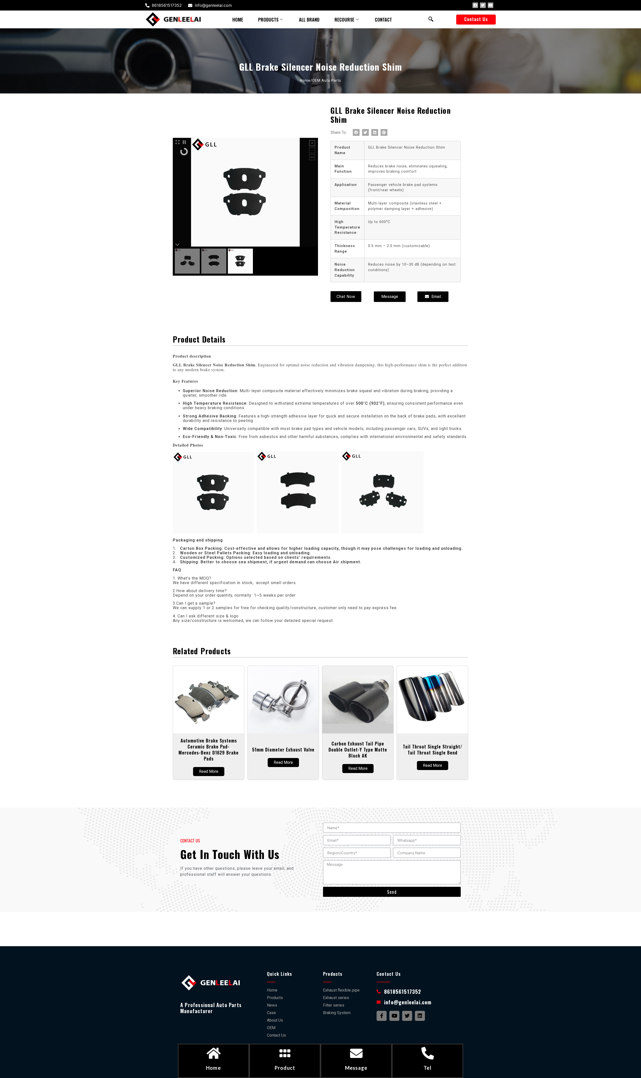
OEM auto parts (326, 80)
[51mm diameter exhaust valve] (283, 699)
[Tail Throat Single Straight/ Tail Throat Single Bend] (432, 699)
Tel (427, 1068)
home (237, 19)
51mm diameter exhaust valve (283, 749)
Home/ (306, 80)
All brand (309, 19)
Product (284, 1068)
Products (268, 19)
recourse (344, 19)
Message (356, 1068)
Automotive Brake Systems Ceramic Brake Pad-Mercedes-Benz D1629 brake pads (209, 749)
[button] (476, 20)
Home (213, 1068)
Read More (208, 771)
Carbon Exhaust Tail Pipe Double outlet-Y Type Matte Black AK (358, 749)
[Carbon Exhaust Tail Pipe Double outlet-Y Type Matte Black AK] (357, 699)
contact (383, 19)
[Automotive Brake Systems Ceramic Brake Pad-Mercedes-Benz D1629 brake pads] (208, 699)
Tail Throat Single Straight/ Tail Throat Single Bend (432, 749)
